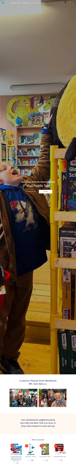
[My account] (69, 3)
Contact (43, 2)
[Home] (3, 2)
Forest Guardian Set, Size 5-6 (45, 456)
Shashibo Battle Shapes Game (60, 456)
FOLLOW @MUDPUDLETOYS (31, 191)
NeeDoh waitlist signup (15, 2)
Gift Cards (37, 2)
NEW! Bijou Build (25, 2)
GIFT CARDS (45, 191)
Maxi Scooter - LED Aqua (31, 456)
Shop (32, 2)
